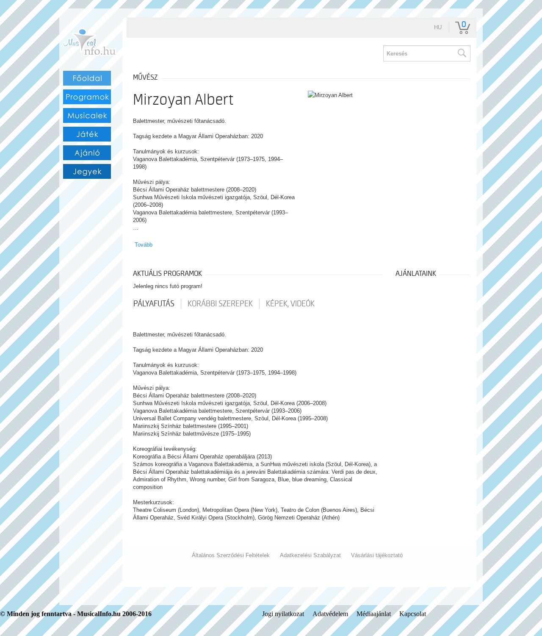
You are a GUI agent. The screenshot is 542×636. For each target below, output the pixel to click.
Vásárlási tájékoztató (377, 555)
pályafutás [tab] (153, 303)
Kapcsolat (412, 613)
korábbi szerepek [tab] (220, 303)
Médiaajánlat (374, 613)
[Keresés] (461, 53)
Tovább (143, 245)
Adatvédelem (330, 613)
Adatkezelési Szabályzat (310, 555)
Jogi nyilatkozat (283, 613)
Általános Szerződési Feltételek (231, 555)
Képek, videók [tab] (290, 303)
